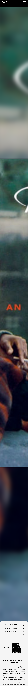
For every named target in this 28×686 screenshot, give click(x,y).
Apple (16, 644)
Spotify (17, 647)
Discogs (17, 652)
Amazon (17, 649)
